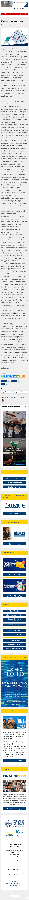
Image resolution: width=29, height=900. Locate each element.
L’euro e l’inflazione (10, 422)
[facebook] (17, 8)
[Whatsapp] (2, 376)
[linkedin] (14, 8)
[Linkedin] (14, 376)
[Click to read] (14, 417)
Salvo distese (8, 436)
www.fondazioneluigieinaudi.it (14, 860)
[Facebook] (11, 376)
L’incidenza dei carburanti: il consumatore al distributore (13, 449)
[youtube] (23, 8)
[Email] (17, 376)
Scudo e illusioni (9, 464)
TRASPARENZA (14, 882)
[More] (23, 376)
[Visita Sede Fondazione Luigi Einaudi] (14, 5)
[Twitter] (8, 376)
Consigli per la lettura (9, 657)
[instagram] (20, 8)
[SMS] (20, 376)
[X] (12, 8)
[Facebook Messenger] (5, 376)
